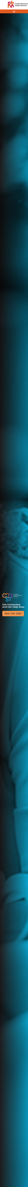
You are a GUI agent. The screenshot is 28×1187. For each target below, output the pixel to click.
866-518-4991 (13, 613)
